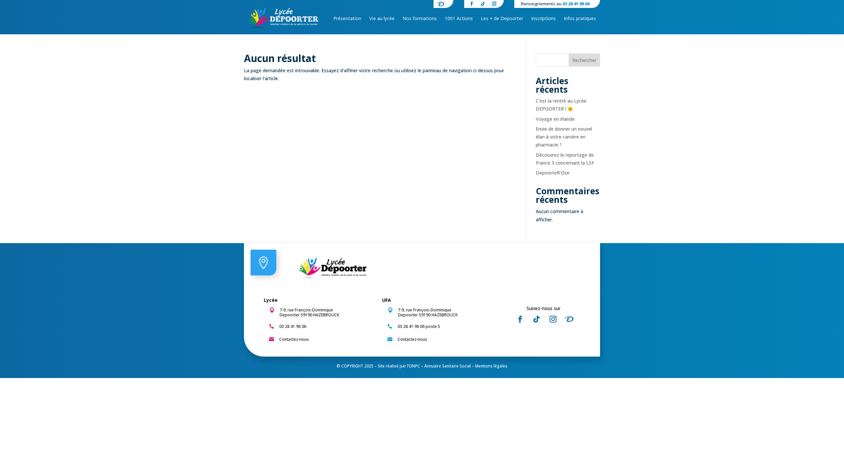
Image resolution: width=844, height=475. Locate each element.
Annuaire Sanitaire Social (447, 366)
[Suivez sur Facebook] (520, 319)
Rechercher (584, 60)
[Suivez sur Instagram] (553, 319)
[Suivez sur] (571, 319)
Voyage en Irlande (555, 119)
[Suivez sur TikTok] (536, 319)
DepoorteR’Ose (552, 173)
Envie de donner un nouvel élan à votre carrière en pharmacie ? (564, 137)
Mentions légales (491, 366)
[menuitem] (347, 18)
